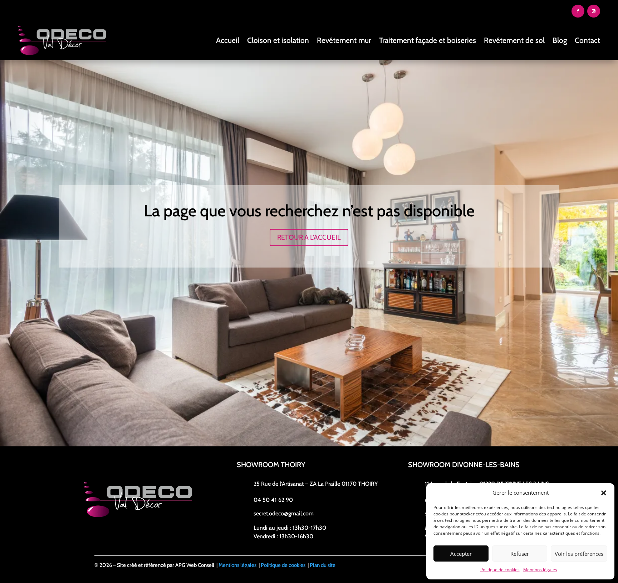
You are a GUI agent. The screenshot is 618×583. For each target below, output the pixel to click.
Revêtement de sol (514, 40)
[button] (603, 492)
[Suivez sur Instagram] (593, 11)
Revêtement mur (344, 40)
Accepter (461, 553)
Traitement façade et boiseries (427, 40)
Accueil (227, 40)
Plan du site (322, 565)
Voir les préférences (579, 553)
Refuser (519, 553)
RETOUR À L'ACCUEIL (309, 237)
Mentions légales (540, 570)
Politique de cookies (500, 570)
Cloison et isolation (278, 40)
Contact (587, 40)
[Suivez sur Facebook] (578, 11)
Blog (560, 40)
